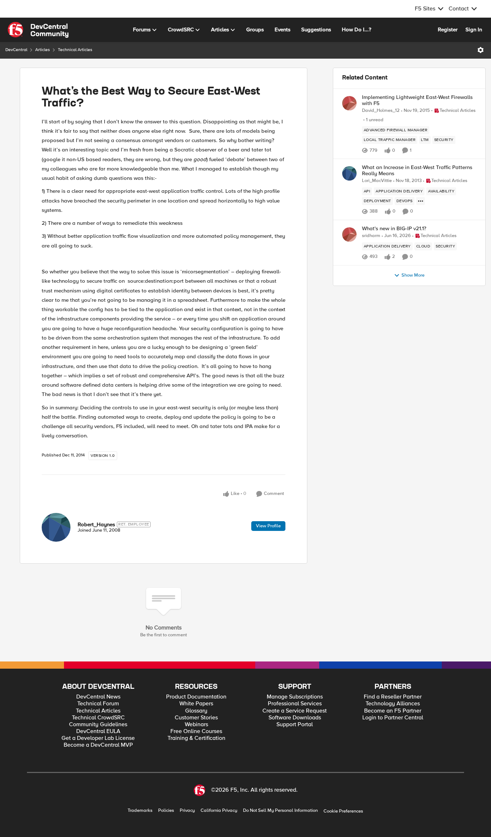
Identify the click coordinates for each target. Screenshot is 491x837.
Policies (166, 810)
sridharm (371, 235)
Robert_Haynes (96, 524)
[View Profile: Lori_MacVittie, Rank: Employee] (349, 173)
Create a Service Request (294, 711)
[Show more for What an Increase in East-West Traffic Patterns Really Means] (420, 201)
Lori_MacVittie (377, 180)
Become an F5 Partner (392, 711)
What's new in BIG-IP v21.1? (394, 229)
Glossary (196, 711)
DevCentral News (98, 696)
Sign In (473, 29)
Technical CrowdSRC (98, 717)
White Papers (196, 703)
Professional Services (295, 703)
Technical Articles (75, 50)
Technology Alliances (393, 703)
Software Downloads (295, 717)
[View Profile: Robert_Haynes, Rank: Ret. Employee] (56, 527)
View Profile (268, 526)
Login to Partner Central (392, 717)
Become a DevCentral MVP (98, 745)
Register (448, 29)
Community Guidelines (98, 724)
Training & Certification (196, 738)
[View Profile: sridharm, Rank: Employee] (349, 234)
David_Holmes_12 (381, 110)
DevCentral (16, 50)
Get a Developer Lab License (98, 738)
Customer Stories (196, 717)
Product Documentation (196, 696)
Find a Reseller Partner (393, 696)
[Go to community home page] (38, 29)
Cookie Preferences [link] (343, 811)
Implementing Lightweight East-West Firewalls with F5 (417, 100)
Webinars (196, 724)
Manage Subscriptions (295, 696)
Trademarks (140, 810)
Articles (42, 50)
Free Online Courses (196, 731)
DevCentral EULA (98, 731)
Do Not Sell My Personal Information (280, 810)
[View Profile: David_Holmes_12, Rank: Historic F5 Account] (349, 103)
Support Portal (294, 724)
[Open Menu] (481, 50)
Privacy (187, 810)
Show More (413, 275)
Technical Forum (98, 703)
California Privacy (219, 810)
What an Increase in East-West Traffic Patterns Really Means (417, 170)
